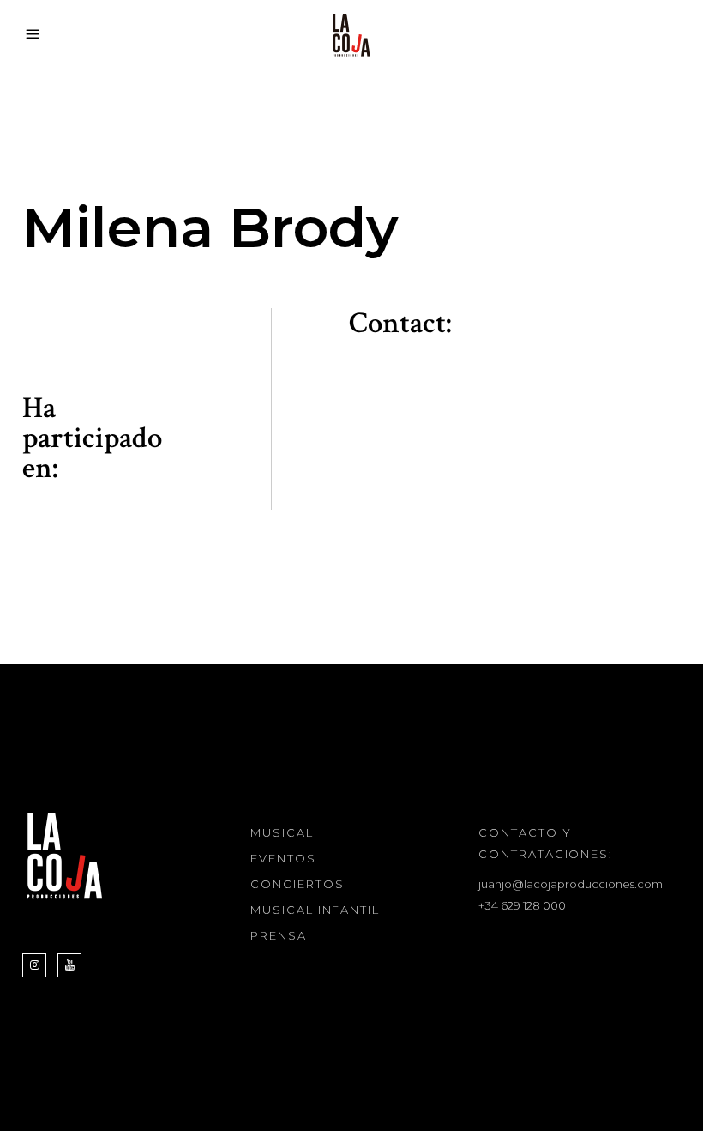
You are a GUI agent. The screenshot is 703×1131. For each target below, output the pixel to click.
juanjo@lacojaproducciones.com (570, 884)
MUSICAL (282, 832)
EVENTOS (283, 858)
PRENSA (278, 935)
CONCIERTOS (297, 884)
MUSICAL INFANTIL (315, 909)
